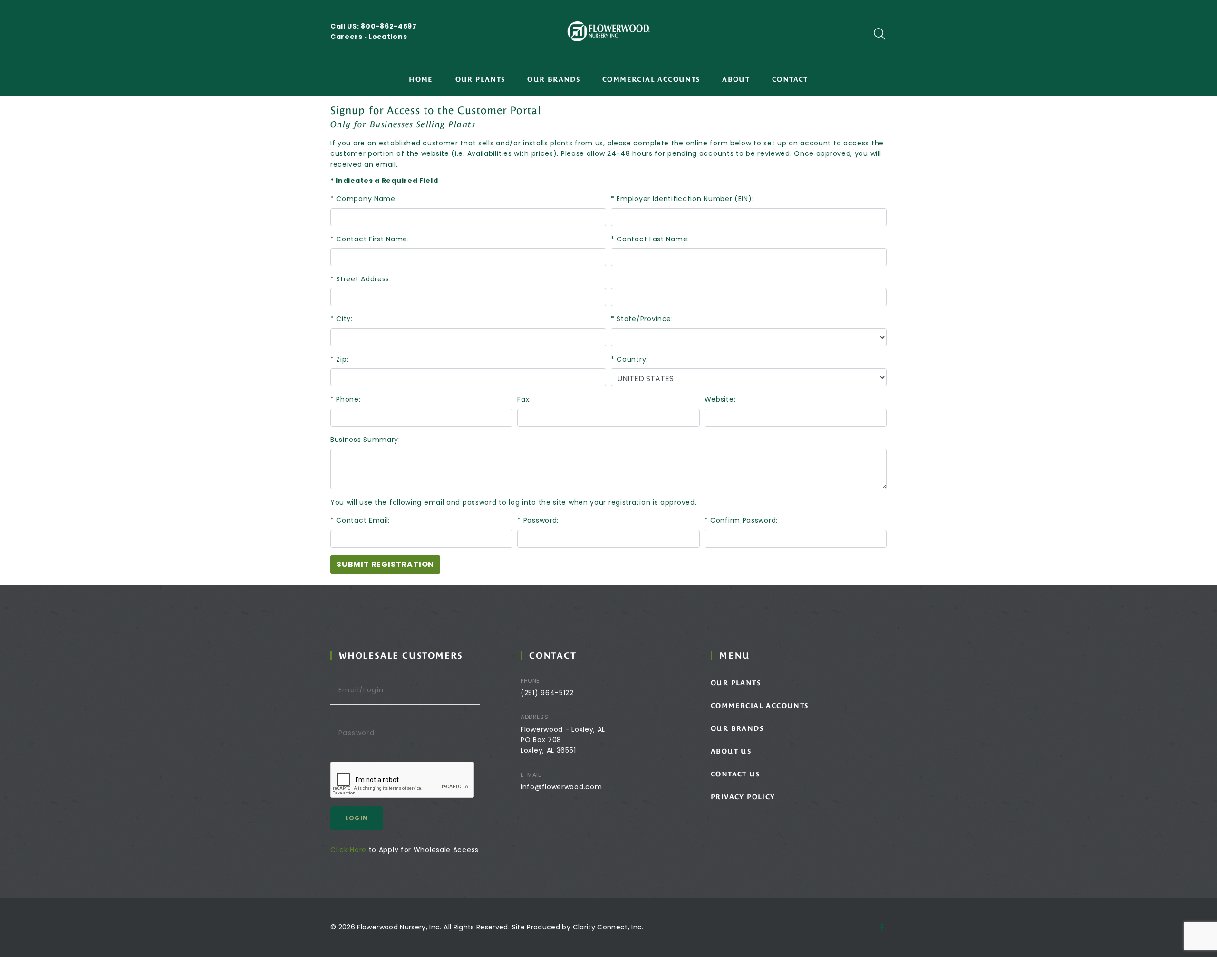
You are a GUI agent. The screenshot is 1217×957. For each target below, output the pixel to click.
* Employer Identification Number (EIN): (682, 198)
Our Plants (480, 79)
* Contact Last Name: (650, 239)
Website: (720, 399)
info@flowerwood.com (561, 787)
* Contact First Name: (369, 239)
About (736, 79)
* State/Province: (642, 319)
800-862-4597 (388, 26)
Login (357, 818)
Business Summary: (365, 439)
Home (421, 79)
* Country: (629, 359)
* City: (341, 319)
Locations (387, 36)
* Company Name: (363, 198)
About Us (731, 751)
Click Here (348, 849)
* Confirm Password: (741, 520)
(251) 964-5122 (547, 693)
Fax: (524, 399)
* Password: (538, 520)
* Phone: (345, 399)
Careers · (349, 36)
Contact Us (735, 774)
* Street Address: (360, 279)
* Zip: (339, 359)
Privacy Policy (743, 797)
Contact (790, 79)
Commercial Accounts (651, 79)
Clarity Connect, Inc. (608, 927)
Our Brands (553, 79)
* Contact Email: (360, 520)
